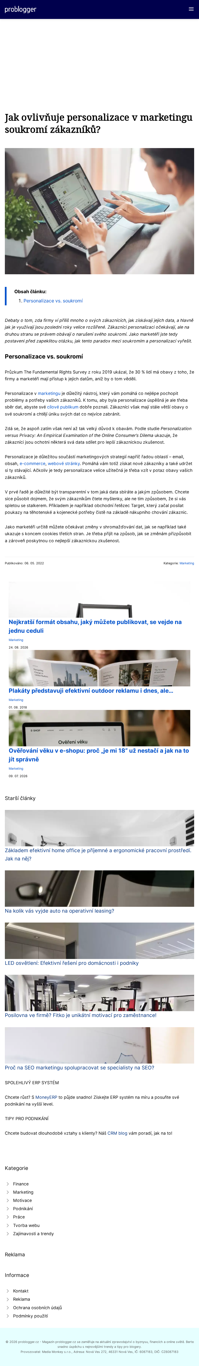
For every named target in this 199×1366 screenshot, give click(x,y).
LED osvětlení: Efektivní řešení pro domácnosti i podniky (72, 963)
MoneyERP (46, 1097)
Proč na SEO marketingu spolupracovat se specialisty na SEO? (79, 1068)
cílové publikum (62, 406)
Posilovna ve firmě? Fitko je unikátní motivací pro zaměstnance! (81, 1015)
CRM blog (117, 1133)
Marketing (187, 563)
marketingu (49, 393)
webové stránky (64, 463)
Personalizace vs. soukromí (53, 301)
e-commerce (32, 463)
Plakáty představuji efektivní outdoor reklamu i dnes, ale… (91, 690)
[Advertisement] (99, 55)
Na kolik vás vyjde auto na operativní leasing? (59, 911)
